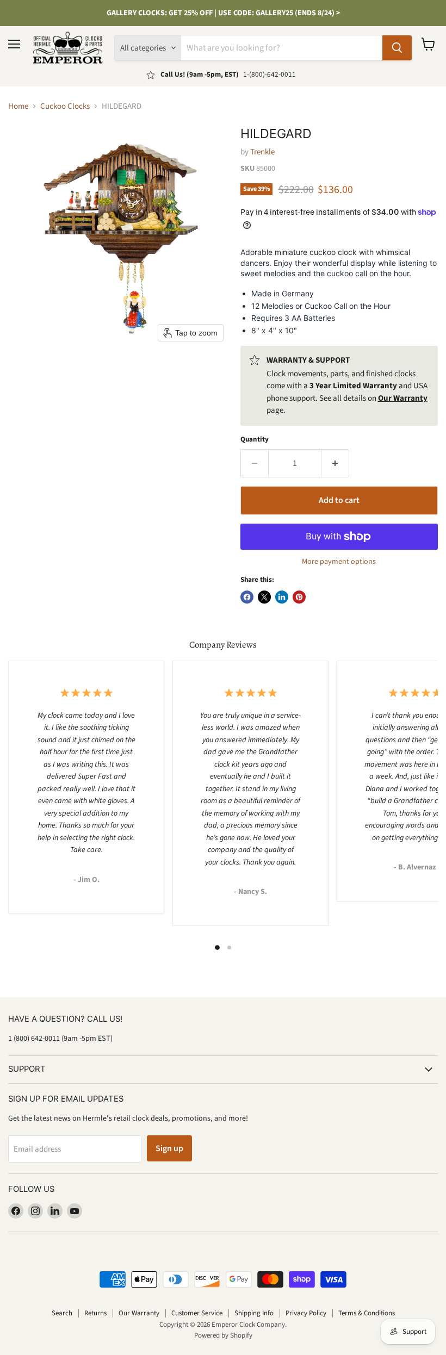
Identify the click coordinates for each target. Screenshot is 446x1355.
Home (18, 106)
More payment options (339, 561)
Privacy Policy (306, 1313)
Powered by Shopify (223, 1335)
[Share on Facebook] (246, 597)
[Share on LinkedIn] (281, 597)
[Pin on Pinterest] (299, 597)
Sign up (169, 1148)
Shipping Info (254, 1313)
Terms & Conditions (366, 1313)
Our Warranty (139, 1313)
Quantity (254, 440)
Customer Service (196, 1313)
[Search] (397, 47)
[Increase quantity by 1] (335, 463)
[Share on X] (264, 597)
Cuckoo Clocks (65, 106)
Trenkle (262, 152)
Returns (95, 1313)
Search (62, 1313)
